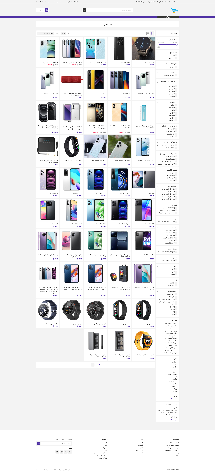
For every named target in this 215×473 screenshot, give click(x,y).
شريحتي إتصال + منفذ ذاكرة (166, 213)
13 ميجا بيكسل (170, 156)
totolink (166, 415)
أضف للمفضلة (152, 57)
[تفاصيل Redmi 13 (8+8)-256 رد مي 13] (95, 48)
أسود (173, 272)
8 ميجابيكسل (171, 178)
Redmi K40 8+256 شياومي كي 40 (72, 62)
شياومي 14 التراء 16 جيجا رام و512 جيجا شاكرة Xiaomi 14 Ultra (47, 127)
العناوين (140, 448)
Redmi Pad (151, 193)
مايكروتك (174, 386)
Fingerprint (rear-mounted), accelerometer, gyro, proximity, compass (166, 252)
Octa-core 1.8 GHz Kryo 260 (167, 260)
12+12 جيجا (171, 285)
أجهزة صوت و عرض (171, 331)
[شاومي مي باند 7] (143, 310)
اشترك (38, 443)
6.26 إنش (172, 115)
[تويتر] (66, 452)
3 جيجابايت (171, 96)
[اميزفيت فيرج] (71, 310)
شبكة (152, 33)
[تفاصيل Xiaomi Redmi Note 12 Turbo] (119, 146)
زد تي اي (174, 391)
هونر (176, 364)
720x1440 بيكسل (170, 243)
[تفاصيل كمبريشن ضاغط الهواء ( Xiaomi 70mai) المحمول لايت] (47, 146)
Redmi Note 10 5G (77, 224)
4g (176, 408)
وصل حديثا (172, 408)
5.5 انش (172, 105)
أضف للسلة (138, 57)
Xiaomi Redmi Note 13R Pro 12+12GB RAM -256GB (120, 127)
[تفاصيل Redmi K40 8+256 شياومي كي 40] (71, 48)
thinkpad (171, 415)
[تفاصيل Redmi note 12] (47, 179)
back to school (174, 410)
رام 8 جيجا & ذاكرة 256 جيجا (166, 299)
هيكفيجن (174, 384)
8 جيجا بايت (171, 89)
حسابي (141, 442)
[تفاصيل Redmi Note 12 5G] (95, 210)
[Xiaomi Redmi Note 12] (95, 240)
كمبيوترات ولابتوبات (171, 323)
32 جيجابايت (171, 294)
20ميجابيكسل (170, 180)
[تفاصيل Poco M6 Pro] (119, 79)
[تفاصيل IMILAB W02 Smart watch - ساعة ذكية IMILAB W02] (119, 273)
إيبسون (175, 372)
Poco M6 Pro (126, 93)
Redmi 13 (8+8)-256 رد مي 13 (98, 62)
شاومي (172, 67)
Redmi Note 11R (149, 224)
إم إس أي (174, 367)
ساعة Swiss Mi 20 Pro (148, 62)
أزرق (173, 269)
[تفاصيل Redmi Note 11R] (143, 210)
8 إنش (173, 110)
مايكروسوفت (173, 381)
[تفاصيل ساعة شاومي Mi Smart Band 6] (71, 146)
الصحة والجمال (172, 336)
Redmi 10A (55, 224)
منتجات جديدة (103, 458)
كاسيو (175, 377)
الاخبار (106, 445)
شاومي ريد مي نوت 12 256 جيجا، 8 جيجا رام (96, 256)
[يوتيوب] (61, 452)
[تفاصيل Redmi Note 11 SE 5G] (119, 179)
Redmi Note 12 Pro (101, 193)
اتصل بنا (176, 455)
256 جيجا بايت (170, 131)
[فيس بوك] (70, 452)
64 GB (173, 314)
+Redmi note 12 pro (124, 224)
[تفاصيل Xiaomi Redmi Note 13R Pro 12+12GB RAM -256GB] (119, 112)
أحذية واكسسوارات (171, 338)
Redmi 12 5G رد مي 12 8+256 (145, 160)
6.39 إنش (172, 120)
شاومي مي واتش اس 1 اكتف (145, 355)
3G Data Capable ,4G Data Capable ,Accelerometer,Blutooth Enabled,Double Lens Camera (166, 210)
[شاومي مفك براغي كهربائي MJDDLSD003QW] (95, 340)
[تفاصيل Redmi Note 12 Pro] (95, 179)
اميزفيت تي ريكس (100, 324)
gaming (159, 410)
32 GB (173, 304)
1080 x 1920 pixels (170, 233)
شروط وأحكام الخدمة (172, 450)
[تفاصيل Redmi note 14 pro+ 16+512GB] (143, 79)
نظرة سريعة (145, 57)
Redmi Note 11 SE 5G (124, 193)
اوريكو (175, 396)
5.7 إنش (172, 118)
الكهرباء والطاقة (172, 343)
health (176, 412)
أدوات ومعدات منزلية (170, 353)
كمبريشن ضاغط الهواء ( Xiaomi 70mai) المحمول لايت (49, 161)
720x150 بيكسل (170, 240)
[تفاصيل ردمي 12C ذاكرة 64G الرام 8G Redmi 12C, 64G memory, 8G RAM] (95, 273)
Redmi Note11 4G (77, 193)
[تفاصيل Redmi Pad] (143, 179)
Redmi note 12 (54, 193)
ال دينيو (175, 394)
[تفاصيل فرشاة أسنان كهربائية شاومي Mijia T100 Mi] (143, 112)
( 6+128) (172, 307)
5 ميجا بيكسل (170, 173)
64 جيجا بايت (171, 134)
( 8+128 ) (172, 312)
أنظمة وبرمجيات (172, 340)
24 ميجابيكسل (170, 175)
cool (163, 410)
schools (175, 415)
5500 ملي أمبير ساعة (168, 194)
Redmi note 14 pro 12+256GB (50, 93)
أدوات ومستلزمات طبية (170, 350)
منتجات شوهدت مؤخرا (100, 453)
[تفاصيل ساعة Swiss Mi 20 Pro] (143, 48)
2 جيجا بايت (171, 94)
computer (168, 410)
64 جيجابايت (171, 297)
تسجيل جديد (57, 2)
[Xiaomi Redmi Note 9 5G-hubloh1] (47, 240)
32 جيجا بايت (171, 136)
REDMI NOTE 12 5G (149, 255)
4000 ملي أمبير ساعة (168, 189)
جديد (173, 55)
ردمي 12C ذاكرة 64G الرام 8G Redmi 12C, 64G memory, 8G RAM (97, 288)
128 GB (173, 309)
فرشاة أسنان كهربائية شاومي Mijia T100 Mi (145, 127)
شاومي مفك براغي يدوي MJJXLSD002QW (122, 355)
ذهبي (173, 274)
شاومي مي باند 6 (124, 324)
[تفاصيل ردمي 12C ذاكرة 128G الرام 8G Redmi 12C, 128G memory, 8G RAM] (71, 273)
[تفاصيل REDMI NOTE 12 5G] (143, 240)
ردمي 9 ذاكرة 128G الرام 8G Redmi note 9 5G (144, 288)
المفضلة (140, 453)
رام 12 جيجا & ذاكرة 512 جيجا (166, 302)
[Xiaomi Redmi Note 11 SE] (71, 240)
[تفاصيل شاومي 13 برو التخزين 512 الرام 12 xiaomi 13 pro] (119, 240)
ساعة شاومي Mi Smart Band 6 (73, 160)
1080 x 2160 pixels (170, 230)
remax (167, 412)
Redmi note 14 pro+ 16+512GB (146, 93)
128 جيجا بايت (170, 129)
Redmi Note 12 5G (101, 224)
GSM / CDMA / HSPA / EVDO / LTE (166, 145)
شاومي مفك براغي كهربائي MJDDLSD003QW (97, 355)
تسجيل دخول (48, 2)
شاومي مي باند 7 (148, 324)
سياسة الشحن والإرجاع (172, 445)
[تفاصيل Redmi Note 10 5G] (71, 210)
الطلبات (140, 445)
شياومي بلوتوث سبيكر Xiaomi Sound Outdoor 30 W (73, 94)
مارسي (175, 369)
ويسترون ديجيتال (172, 374)
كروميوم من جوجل (169, 75)
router (163, 412)
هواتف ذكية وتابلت (171, 326)
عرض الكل (174, 398)
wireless (174, 417)
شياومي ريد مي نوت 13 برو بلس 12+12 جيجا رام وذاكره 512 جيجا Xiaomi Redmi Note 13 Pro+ (72, 128)
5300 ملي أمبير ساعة (168, 192)
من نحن (176, 453)
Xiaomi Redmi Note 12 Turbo (122, 160)
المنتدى (105, 450)
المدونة (105, 448)
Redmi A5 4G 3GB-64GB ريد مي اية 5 (48, 62)
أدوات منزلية (173, 328)
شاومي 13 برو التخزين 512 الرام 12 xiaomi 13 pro (120, 256)
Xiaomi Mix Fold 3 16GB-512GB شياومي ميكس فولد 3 (97, 127)
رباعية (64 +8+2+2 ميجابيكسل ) (166, 161)
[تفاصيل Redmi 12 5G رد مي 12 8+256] (143, 146)
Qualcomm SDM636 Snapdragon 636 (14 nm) (166, 222)
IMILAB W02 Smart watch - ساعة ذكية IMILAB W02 (121, 288)
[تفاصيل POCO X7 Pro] (95, 79)
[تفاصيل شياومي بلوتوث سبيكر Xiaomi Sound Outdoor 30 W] (71, 79)
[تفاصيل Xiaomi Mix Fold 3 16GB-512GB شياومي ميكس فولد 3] (95, 112)
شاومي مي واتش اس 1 (51, 324)
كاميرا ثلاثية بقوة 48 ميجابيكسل (166, 164)
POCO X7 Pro (102, 93)
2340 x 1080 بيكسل (169, 238)
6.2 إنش (172, 113)
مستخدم (172, 58)
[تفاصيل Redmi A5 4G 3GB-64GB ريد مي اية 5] (47, 48)
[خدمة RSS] (57, 452)
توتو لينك (174, 389)
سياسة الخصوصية (173, 448)
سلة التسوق (139, 450)
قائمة (147, 33)
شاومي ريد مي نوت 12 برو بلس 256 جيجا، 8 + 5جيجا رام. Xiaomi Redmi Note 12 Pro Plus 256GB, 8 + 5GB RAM (48, 290)
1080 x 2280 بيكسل (169, 235)
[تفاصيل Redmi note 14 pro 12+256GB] (47, 79)
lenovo (171, 412)
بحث (84, 10)
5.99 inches (172, 108)
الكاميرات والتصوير (171, 333)
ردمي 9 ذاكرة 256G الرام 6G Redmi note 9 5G (48, 256)
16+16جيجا (172, 283)
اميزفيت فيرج (77, 324)
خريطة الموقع (174, 442)
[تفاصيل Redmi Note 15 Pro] (119, 48)
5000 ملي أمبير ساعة (168, 197)
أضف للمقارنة (148, 57)
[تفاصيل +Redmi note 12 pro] (119, 210)
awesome (166, 408)
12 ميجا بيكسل (170, 159)
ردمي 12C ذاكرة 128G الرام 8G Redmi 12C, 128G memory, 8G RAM (73, 288)
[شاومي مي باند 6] (119, 310)
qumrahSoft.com (175, 469)
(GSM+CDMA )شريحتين (168, 208)
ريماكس (174, 362)
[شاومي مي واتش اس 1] (47, 310)
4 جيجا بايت (171, 86)
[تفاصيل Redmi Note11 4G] (71, 179)
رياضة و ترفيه (173, 345)
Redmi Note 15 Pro (125, 62)
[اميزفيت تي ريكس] (95, 310)
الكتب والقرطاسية (171, 348)
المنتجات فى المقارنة (101, 455)
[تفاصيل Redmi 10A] (47, 210)
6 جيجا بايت (171, 91)
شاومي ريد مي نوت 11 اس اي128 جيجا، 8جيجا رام (71, 256)
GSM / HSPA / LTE (170, 148)
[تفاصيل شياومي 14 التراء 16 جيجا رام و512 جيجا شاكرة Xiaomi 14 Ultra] (47, 112)
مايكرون (174, 379)
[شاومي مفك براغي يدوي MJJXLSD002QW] (119, 340)
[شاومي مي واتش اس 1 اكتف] (143, 340)
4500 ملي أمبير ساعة (168, 199)
